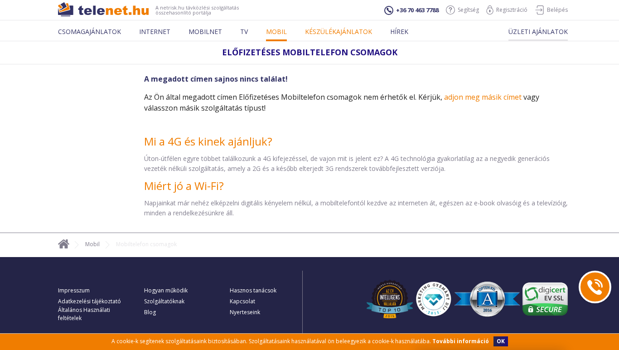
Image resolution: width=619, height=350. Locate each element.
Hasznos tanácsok (253, 290)
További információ (460, 341)
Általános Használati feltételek (84, 314)
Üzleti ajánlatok (538, 31)
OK (501, 341)
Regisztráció (511, 10)
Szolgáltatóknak (164, 301)
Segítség (468, 10)
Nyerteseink (245, 312)
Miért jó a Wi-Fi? (184, 185)
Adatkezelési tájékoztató (89, 301)
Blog (150, 312)
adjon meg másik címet (483, 97)
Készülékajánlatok (338, 31)
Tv (244, 31)
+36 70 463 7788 (417, 10)
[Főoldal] (63, 245)
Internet (154, 31)
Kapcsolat (242, 301)
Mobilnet (205, 31)
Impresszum (74, 290)
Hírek (399, 31)
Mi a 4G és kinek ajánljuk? (208, 141)
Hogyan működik (166, 290)
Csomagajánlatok (89, 31)
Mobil (276, 31)
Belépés (557, 10)
